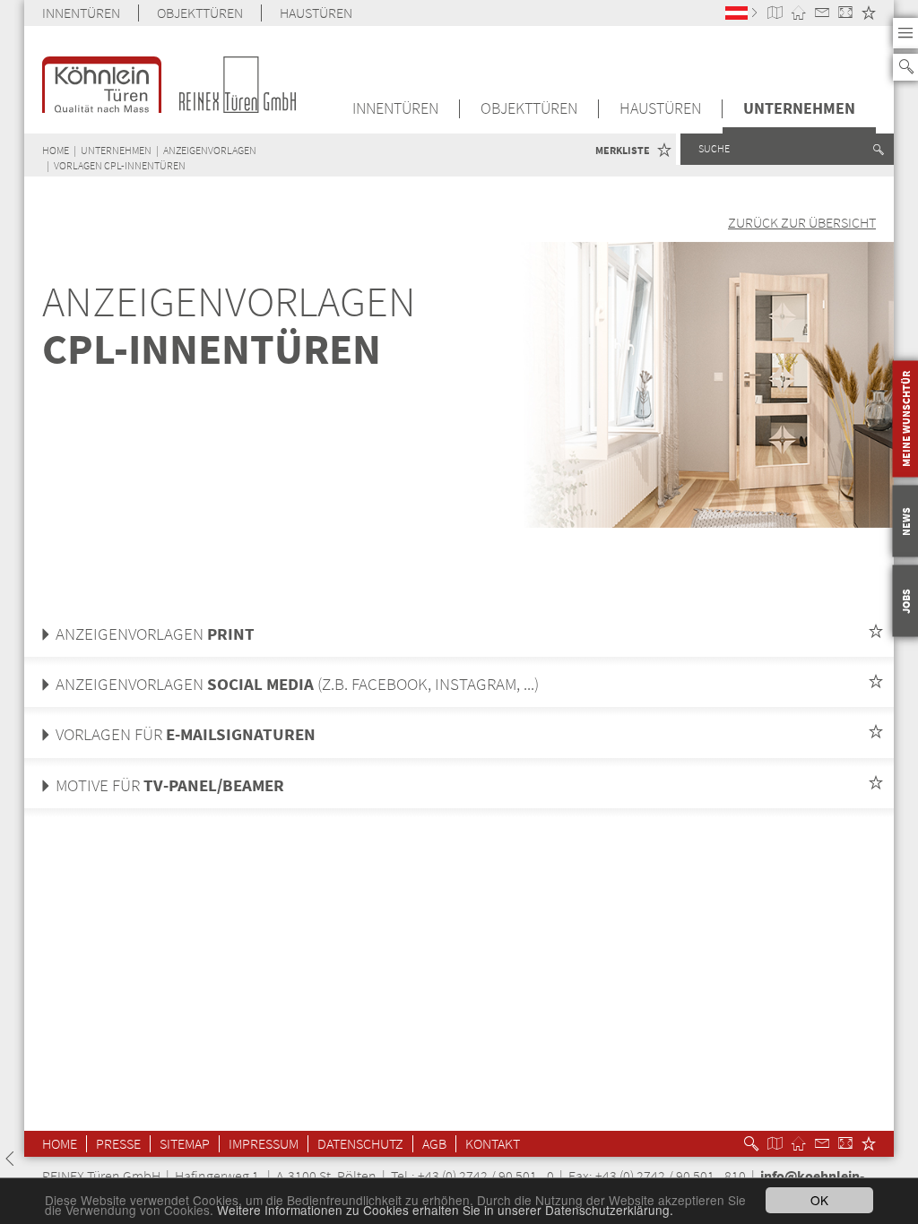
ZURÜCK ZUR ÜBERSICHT (802, 222)
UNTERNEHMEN (799, 108)
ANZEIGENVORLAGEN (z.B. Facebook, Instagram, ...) (297, 684)
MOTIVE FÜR (170, 785)
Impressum (264, 1143)
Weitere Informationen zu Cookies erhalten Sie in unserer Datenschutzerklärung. (445, 1210)
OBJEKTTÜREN (200, 13)
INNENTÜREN (81, 13)
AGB (434, 1143)
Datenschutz (360, 1143)
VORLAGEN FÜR (186, 734)
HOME (55, 150)
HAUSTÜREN (316, 13)
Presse (118, 1143)
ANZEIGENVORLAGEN (209, 150)
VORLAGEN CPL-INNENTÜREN (120, 165)
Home (59, 1143)
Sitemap (185, 1143)
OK (819, 1200)
